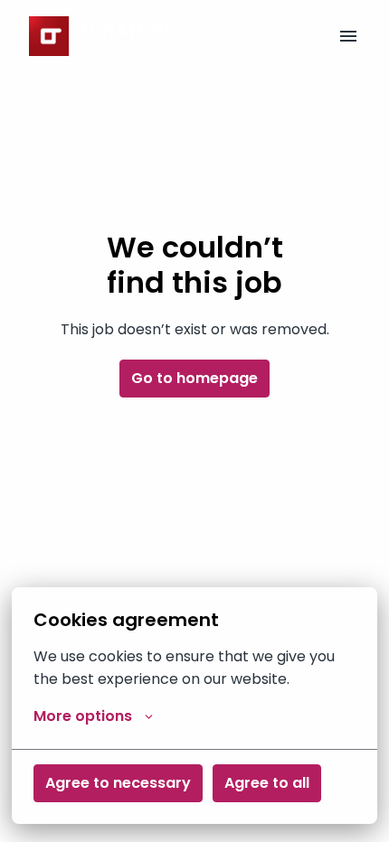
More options (82, 716)
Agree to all (266, 782)
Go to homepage (194, 378)
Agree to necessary (118, 782)
